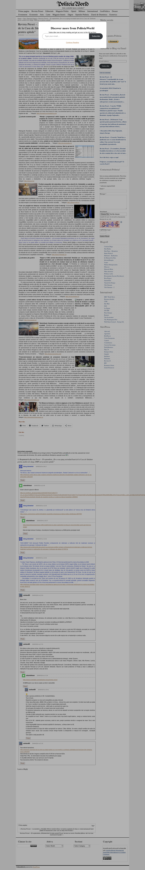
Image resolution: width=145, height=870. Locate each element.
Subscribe (96, 36)
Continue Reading (72, 42)
